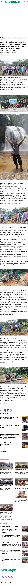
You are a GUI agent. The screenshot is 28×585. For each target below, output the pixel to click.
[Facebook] (5, 410)
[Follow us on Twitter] (5, 577)
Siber (8, 583)
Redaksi (3, 583)
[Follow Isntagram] (8, 577)
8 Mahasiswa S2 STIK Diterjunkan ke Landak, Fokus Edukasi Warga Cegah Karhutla (6, 487)
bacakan (4, 54)
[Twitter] (11, 410)
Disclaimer (13, 583)
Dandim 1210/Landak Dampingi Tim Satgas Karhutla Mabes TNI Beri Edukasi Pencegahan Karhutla (21, 472)
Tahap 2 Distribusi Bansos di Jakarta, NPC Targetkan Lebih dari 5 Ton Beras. (10, 444)
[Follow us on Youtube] (11, 577)
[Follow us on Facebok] (2, 577)
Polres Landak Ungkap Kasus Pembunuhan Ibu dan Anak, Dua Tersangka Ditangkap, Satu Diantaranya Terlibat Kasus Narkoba (6, 516)
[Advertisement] (14, 21)
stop (8, 54)
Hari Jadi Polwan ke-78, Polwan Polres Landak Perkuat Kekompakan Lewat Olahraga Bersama (6, 472)
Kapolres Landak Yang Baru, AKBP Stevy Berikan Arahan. (9, 417)
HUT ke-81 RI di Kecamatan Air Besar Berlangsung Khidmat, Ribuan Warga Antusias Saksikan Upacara (11, 544)
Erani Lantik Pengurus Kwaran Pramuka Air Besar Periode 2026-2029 (21, 487)
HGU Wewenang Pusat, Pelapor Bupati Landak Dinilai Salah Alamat (21, 500)
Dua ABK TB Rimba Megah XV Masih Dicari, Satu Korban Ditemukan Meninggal (11, 552)
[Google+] (8, 410)
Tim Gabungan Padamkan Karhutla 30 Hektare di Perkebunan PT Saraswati (11, 536)
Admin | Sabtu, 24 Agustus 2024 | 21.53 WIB (8, 52)
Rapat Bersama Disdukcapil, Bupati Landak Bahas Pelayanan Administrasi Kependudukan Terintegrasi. (10, 436)
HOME (1, 37)
